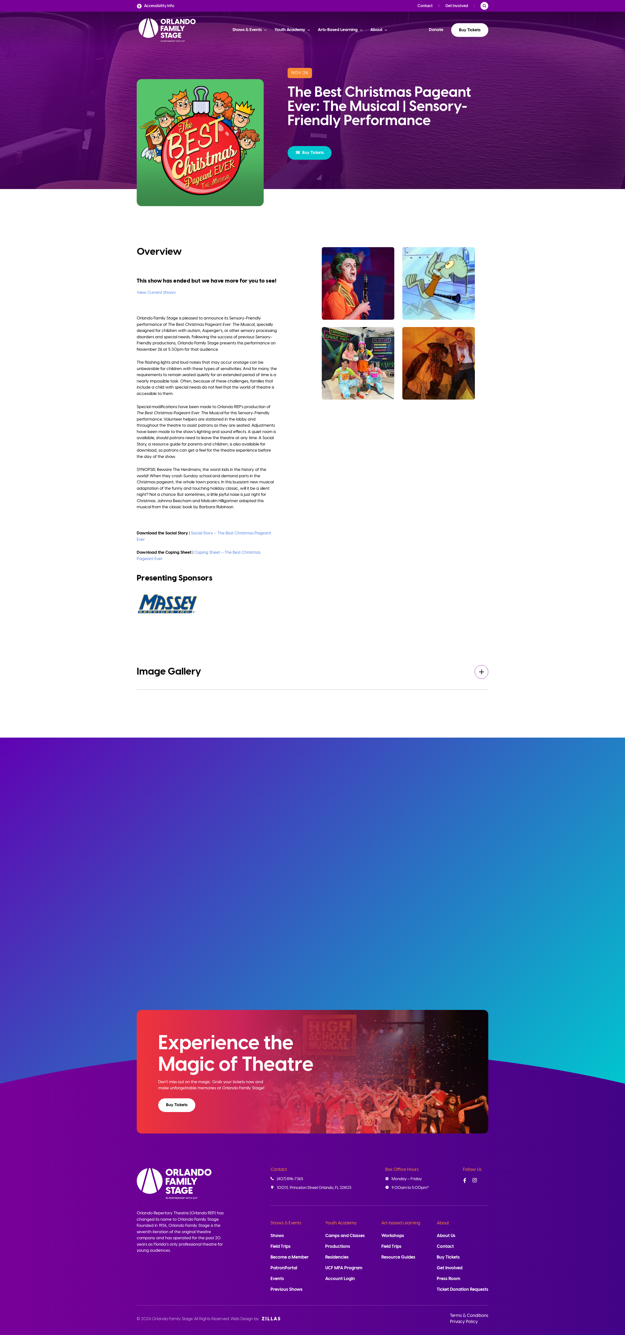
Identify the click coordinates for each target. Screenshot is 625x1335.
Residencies (337, 1257)
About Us (446, 1236)
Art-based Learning (400, 1223)
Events (277, 1279)
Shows (277, 1236)
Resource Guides (398, 1257)
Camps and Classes (345, 1236)
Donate (436, 30)
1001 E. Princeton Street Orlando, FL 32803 (314, 1188)
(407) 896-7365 (290, 1179)
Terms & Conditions (469, 1316)
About (443, 1223)
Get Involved (456, 6)
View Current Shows (156, 292)
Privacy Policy (464, 1322)
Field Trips (281, 1246)
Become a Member (290, 1257)
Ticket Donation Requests (462, 1289)
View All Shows (462, 786)
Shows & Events (286, 1223)
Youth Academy (341, 1223)
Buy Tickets (469, 30)
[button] (310, 153)
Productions (337, 1246)
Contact (425, 6)
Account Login (340, 1279)
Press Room (448, 1279)
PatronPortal (284, 1268)
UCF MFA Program (343, 1268)
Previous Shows (286, 1289)
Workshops (392, 1236)
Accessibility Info (159, 6)
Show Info (217, 980)
